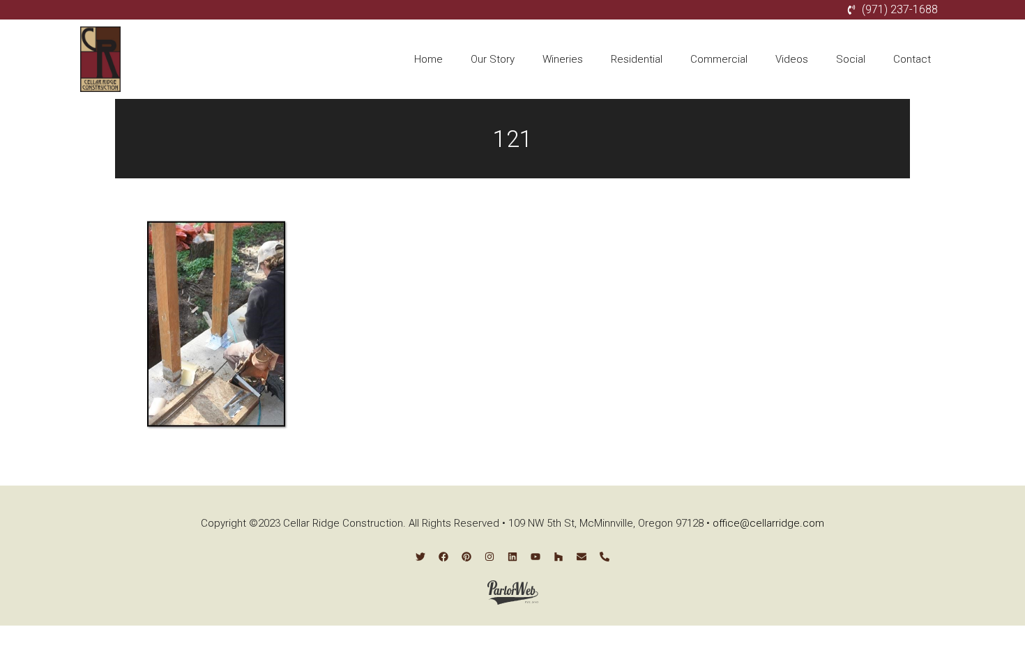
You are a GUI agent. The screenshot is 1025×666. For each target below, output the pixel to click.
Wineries (562, 59)
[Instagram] (489, 556)
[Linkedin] (512, 556)
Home (428, 59)
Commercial (718, 59)
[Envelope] (581, 556)
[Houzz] (558, 556)
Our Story (493, 59)
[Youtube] (535, 556)
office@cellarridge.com (768, 523)
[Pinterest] (466, 556)
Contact (912, 59)
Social (850, 59)
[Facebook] (443, 556)
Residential (636, 59)
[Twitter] (420, 556)
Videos (791, 59)
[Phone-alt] (604, 556)
